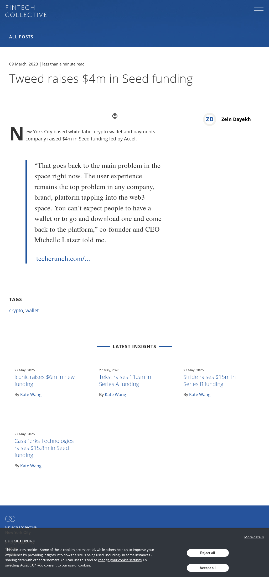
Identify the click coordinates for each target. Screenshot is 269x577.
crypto (16, 310)
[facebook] (161, 116)
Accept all (208, 568)
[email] (114, 116)
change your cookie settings (120, 560)
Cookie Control (21, 540)
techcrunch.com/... (63, 258)
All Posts (21, 37)
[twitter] (130, 116)
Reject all (207, 553)
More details (254, 537)
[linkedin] (145, 116)
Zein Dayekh (236, 119)
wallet (32, 310)
